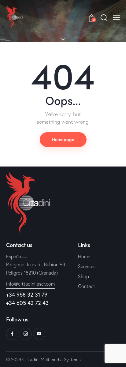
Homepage (63, 139)
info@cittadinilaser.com (30, 284)
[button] (116, 17)
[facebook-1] (12, 334)
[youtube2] (39, 334)
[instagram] (26, 334)
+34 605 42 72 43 (27, 302)
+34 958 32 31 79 (26, 294)
